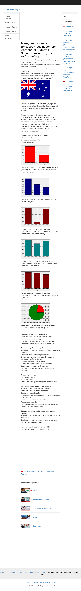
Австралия (41, 572)
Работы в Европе (11, 27)
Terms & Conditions (32, 582)
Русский (13, 572)
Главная (3, 572)
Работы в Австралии (8, 36)
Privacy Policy (45, 582)
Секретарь (37, 526)
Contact (53, 582)
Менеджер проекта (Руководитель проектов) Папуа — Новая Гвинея (69, 44)
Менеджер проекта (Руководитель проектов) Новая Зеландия (69, 58)
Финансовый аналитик (41, 499)
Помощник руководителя (42, 508)
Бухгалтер (36, 490)
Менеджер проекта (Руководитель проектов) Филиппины (68, 86)
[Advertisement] (40, 26)
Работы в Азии (10, 23)
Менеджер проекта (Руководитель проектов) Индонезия (68, 31)
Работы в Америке (8, 17)
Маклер (35, 517)
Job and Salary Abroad (15, 9)
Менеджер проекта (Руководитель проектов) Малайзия (68, 72)
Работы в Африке (11, 31)
